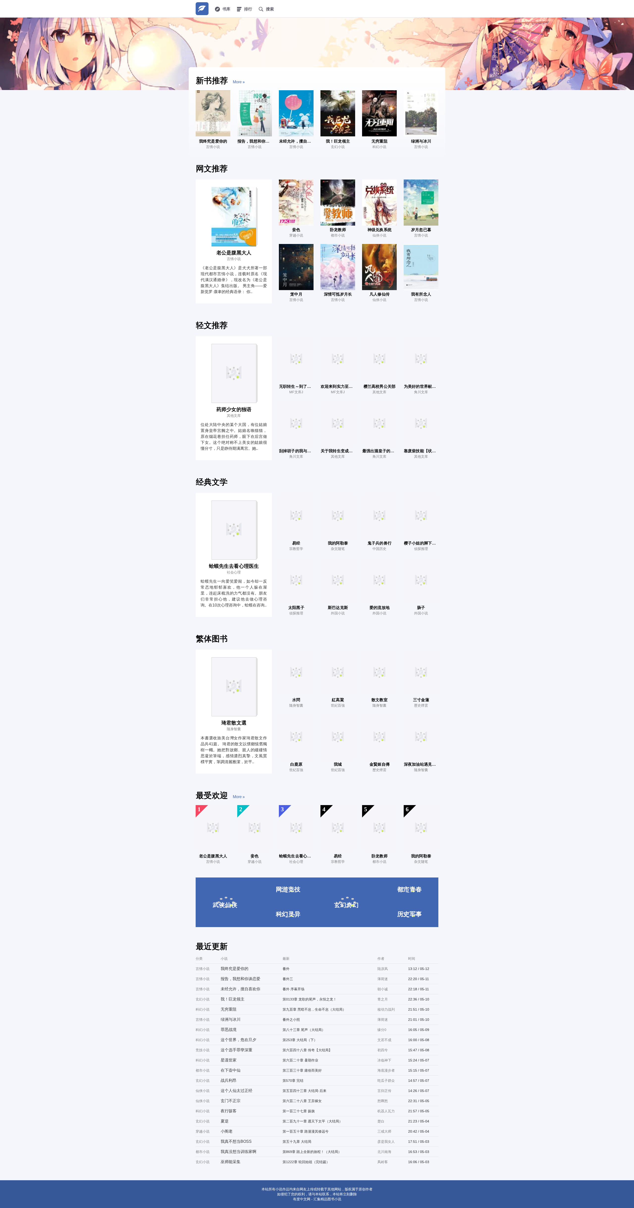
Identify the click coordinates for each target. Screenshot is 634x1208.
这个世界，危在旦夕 (238, 1040)
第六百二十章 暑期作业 (300, 1060)
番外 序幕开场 (293, 989)
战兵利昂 (229, 1080)
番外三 (288, 979)
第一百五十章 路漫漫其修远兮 (306, 1131)
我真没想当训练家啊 (238, 1151)
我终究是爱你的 (234, 968)
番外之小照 (291, 1020)
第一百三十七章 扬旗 (299, 1111)
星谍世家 (229, 1060)
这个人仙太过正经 (236, 1090)
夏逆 (225, 1121)
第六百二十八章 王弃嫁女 (302, 1101)
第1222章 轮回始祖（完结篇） (306, 1162)
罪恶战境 (229, 1029)
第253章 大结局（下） (300, 1040)
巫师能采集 (230, 1162)
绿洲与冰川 (230, 1019)
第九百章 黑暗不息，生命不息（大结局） (314, 1009)
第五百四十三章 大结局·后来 (304, 1091)
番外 (286, 969)
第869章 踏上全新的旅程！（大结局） (312, 1152)
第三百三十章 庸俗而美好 (302, 1070)
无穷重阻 (229, 1009)
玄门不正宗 (230, 1101)
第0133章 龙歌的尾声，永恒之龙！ (310, 999)
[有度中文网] (202, 8)
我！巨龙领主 (232, 999)
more (237, 82)
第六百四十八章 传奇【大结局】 (307, 1050)
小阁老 (227, 1131)
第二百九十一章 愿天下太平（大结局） (313, 1121)
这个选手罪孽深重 (236, 1050)
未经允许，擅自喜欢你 (240, 989)
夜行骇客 (229, 1111)
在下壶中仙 (230, 1070)
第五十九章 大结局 (297, 1142)
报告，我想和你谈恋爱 (240, 979)
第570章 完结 (293, 1081)
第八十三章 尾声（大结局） (304, 1030)
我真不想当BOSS (236, 1141)
